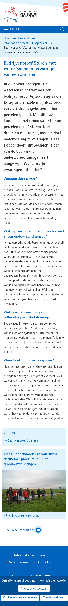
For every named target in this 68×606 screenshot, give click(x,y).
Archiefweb (45, 562)
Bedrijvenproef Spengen (23, 440)
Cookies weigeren (54, 597)
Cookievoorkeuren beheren (20, 597)
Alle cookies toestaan (34, 588)
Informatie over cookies (52, 580)
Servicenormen (20, 562)
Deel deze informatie (23, 530)
